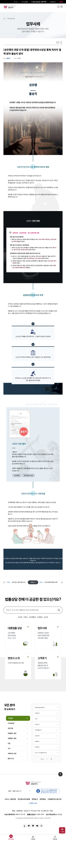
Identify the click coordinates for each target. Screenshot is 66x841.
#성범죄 (40, 617)
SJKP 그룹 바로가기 (14, 791)
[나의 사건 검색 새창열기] (24, 826)
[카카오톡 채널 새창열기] (33, 826)
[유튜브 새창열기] (37, 826)
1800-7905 (39, 2)
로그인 (15, 2)
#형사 (25, 617)
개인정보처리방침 (24, 799)
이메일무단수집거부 (54, 799)
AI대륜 (61, 2)
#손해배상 (32, 617)
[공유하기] (61, 42)
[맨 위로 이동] (60, 774)
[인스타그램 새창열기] (41, 826)
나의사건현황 (24, 2)
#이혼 (20, 617)
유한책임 (43, 799)
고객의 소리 (33, 803)
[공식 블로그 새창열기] (29, 826)
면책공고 (35, 799)
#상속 (46, 617)
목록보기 (33, 582)
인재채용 (52, 2)
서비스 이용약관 (10, 799)
